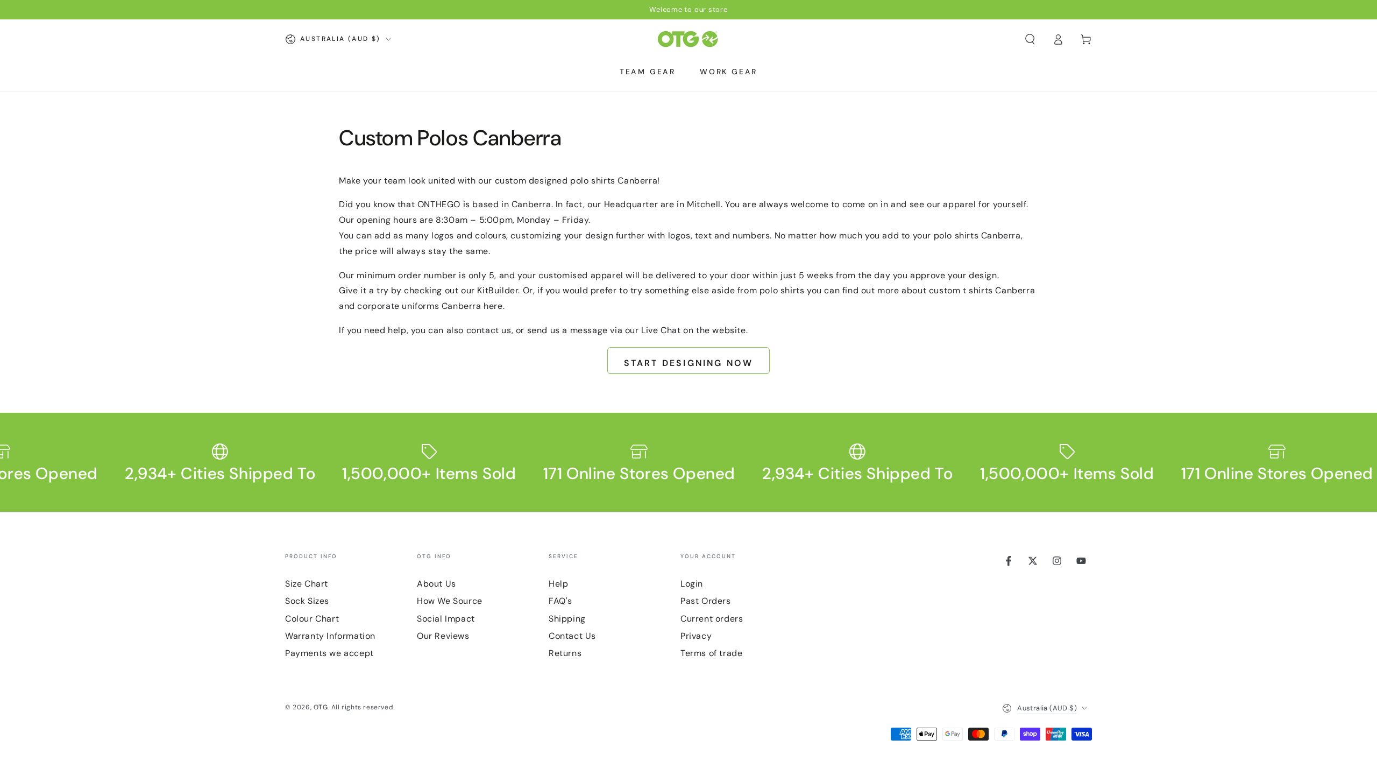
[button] (1030, 39)
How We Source (449, 601)
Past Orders (705, 601)
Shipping (567, 618)
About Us (436, 583)
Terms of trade (711, 653)
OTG (321, 707)
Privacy (696, 636)
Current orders (711, 618)
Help (558, 583)
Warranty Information (330, 636)
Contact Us (572, 636)
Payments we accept (329, 653)
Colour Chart (312, 618)
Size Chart (306, 583)
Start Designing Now (689, 363)
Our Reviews (443, 636)
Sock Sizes (307, 601)
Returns (565, 653)
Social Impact (446, 618)
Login (691, 583)
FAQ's (560, 601)
